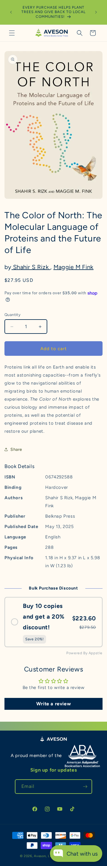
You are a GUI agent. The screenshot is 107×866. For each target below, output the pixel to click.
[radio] (53, 622)
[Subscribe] (85, 786)
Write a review (53, 704)
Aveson (40, 856)
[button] (11, 32)
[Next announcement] (96, 12)
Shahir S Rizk (31, 267)
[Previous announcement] (11, 12)
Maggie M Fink (74, 267)
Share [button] (16, 449)
